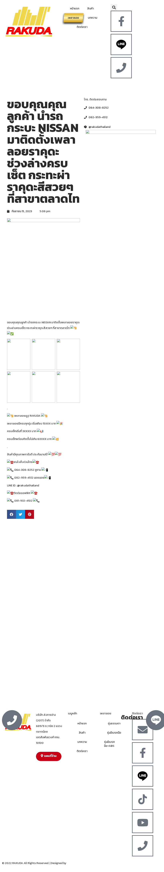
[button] (114, 7)
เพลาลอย (73, 18)
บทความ (92, 18)
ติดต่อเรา (82, 27)
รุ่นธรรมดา (114, 723)
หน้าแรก (74, 8)
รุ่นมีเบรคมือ (114, 733)
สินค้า (90, 8)
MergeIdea (73, 863)
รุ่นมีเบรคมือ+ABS (109, 744)
